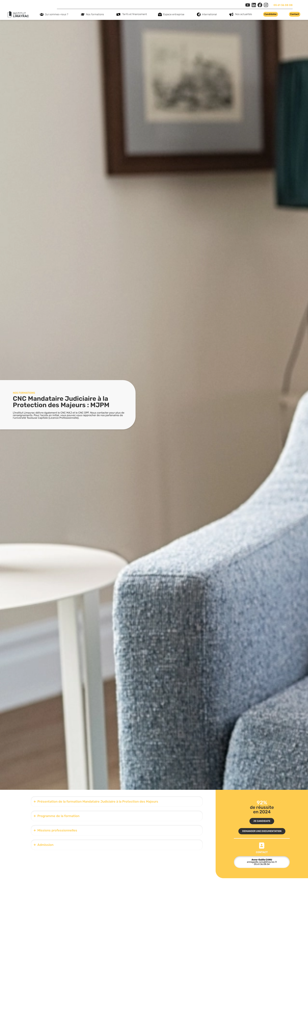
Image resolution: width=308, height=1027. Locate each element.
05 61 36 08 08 (283, 5)
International (209, 14)
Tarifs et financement (134, 14)
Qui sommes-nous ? (56, 14)
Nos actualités (243, 14)
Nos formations (95, 14)
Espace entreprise (173, 14)
